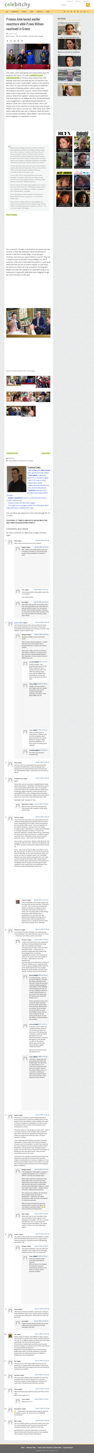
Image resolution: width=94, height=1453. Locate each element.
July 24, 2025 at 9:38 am (42, 816)
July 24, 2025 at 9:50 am (40, 683)
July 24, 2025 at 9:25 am (42, 540)
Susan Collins (18, 622)
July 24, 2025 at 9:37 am (41, 547)
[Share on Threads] (18, 41)
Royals (24, 11)
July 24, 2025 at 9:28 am (42, 762)
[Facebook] (74, 11)
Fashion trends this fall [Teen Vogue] (21, 503)
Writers (78, 1)
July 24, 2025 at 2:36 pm (41, 804)
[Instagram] (71, 11)
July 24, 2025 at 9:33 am (41, 634)
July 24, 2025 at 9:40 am (42, 1114)
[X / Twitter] (68, 11)
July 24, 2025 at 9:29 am (42, 778)
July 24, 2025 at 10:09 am (42, 1308)
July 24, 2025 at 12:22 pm (42, 1374)
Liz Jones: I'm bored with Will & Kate (68, 37)
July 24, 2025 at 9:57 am (40, 1024)
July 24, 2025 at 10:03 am (41, 589)
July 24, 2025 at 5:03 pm (41, 1213)
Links (47, 11)
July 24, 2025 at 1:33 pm (40, 1056)
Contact (70, 1)
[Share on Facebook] (7, 41)
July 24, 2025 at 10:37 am (41, 602)
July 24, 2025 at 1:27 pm (41, 1399)
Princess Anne (33, 36)
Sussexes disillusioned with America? (69, 69)
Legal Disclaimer (68, 1447)
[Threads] (78, 11)
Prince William (23, 36)
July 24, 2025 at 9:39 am (42, 929)
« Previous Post (12, 453)
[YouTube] (81, 11)
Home (23, 1447)
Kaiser (12, 36)
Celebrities (14, 11)
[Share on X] (11, 41)
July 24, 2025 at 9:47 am (41, 1169)
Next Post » (46, 453)
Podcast (40, 11)
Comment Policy (31, 1447)
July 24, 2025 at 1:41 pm (40, 1256)
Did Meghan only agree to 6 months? (69, 23)
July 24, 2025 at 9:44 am (40, 661)
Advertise (86, 1)
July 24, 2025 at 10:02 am (40, 750)
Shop (31, 11)
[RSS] (88, 11)
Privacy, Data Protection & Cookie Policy (49, 1447)
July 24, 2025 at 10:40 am (41, 1321)
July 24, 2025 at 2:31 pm (42, 1408)
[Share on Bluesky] (15, 41)
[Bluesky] (64, 11)
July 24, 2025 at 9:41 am (42, 1234)
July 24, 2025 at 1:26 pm (42, 1388)
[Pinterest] (84, 11)
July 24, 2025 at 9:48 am (41, 939)
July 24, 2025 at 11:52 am (41, 900)
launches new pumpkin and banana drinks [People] (27, 492)
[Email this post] (22, 41)
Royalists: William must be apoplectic (69, 83)
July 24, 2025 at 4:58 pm (42, 1420)
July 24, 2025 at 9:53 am (40, 730)
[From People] (11, 215)
